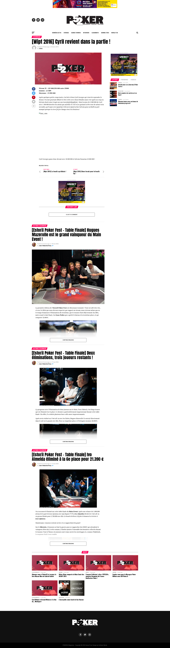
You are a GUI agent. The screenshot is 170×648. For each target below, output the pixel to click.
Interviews (86, 33)
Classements (95, 33)
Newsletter (114, 33)
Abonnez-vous (105, 33)
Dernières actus (56, 33)
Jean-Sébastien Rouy (45, 245)
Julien (40, 48)
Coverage (66, 33)
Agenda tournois (76, 33)
